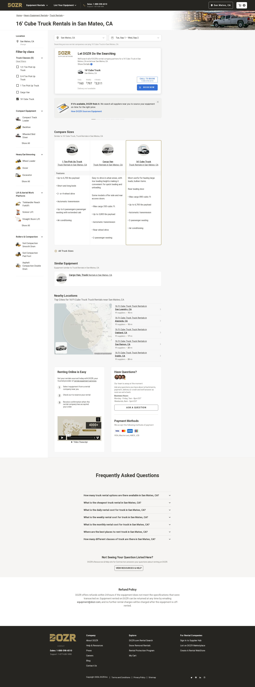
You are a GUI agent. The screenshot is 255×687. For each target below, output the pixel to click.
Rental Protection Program (141, 650)
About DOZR (92, 640)
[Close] (158, 102)
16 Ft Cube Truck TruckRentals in (131, 308)
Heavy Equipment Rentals (36, 15)
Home (19, 15)
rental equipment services (85, 381)
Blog (88, 660)
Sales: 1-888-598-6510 (97, 4)
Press (89, 650)
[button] (30, 59)
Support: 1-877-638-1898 (95, 6)
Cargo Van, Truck (90, 275)
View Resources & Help (129, 568)
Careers (89, 655)
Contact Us (91, 665)
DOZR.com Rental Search (141, 640)
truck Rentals (56, 15)
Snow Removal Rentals (139, 645)
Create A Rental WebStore (192, 650)
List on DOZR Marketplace (192, 645)
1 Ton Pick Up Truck (72, 163)
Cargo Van (108, 163)
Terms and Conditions (120, 677)
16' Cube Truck (143, 163)
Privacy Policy (139, 677)
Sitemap (152, 677)
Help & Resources (94, 645)
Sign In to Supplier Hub (190, 640)
